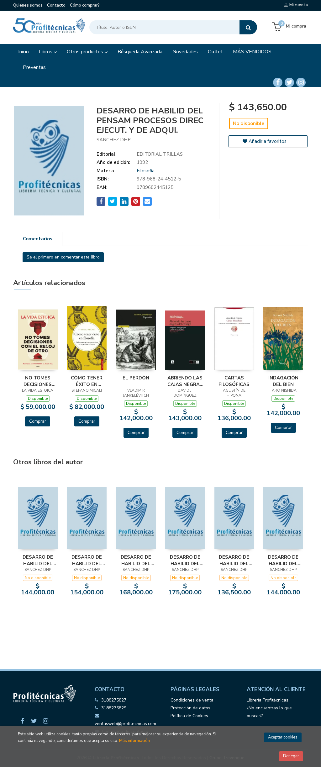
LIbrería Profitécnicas (267, 700)
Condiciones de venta (192, 700)
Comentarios (37, 239)
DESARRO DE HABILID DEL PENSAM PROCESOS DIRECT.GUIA (136, 560)
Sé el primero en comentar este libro (63, 257)
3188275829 (113, 708)
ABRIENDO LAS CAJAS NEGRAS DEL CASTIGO (185, 381)
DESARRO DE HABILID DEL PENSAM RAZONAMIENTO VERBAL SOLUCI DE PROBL (87, 560)
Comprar (37, 421)
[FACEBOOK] (277, 82)
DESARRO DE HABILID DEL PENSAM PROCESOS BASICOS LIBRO (37, 560)
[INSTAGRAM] (301, 82)
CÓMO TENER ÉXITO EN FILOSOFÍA (87, 381)
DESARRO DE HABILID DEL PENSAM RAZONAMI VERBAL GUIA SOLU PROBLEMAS (185, 560)
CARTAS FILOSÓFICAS (234, 381)
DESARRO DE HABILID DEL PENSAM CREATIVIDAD (234, 560)
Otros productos (85, 51)
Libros (46, 51)
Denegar (291, 756)
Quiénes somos (28, 5)
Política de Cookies (189, 716)
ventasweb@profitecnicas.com (125, 724)
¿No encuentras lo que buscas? (269, 712)
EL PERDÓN (136, 378)
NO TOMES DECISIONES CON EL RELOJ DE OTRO (38, 381)
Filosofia (146, 171)
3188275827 (113, 700)
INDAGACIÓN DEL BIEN (283, 381)
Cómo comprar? (85, 5)
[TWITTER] (289, 82)
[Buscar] (248, 27)
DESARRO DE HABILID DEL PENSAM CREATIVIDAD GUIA (283, 560)
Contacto (56, 5)
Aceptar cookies (282, 737)
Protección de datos (190, 708)
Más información (134, 741)
